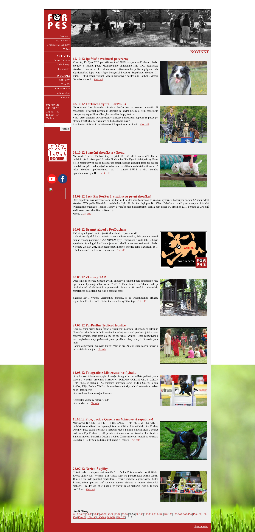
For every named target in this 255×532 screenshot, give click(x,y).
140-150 (187, 514)
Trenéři (65, 84)
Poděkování (63, 93)
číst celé (98, 79)
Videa (66, 49)
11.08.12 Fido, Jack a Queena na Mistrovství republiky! (113, 419)
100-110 (148, 514)
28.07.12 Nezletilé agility (90, 469)
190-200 (101, 517)
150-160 (197, 514)
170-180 (82, 517)
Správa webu (201, 526)
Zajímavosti (63, 40)
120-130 (168, 514)
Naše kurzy (63, 64)
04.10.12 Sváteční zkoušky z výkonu (99, 152)
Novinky (65, 36)
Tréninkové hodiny (58, 45)
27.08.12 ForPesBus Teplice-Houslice (99, 325)
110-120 (158, 514)
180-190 (92, 517)
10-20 (82, 514)
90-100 (139, 514)
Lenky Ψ (65, 97)
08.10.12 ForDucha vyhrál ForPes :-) (99, 104)
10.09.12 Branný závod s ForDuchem (99, 229)
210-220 (121, 517)
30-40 (96, 514)
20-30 (89, 514)
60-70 (118, 514)
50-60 (110, 514)
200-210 (111, 517)
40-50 (103, 514)
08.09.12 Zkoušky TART (90, 277)
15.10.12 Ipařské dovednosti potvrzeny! (101, 59)
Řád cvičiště (62, 88)
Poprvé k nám (62, 60)
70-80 (125, 514)
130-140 (177, 514)
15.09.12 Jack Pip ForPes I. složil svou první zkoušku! (112, 196)
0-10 (75, 514)
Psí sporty (64, 69)
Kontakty (64, 79)
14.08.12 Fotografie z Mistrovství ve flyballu (104, 372)
